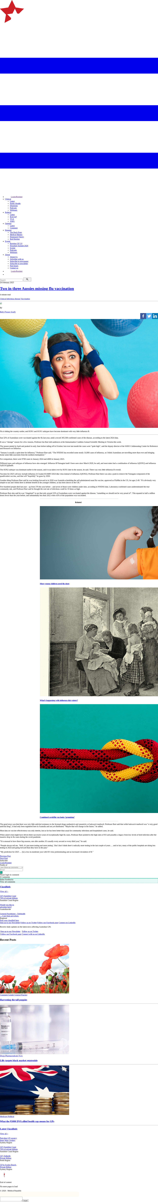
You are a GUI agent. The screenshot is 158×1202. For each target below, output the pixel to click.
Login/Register (16, 197)
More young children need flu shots (54, 584)
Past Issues (14, 266)
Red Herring (15, 239)
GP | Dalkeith (5, 1156)
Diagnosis (14, 206)
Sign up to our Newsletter (10, 923)
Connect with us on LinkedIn (33, 934)
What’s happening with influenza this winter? (59, 700)
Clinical (8, 199)
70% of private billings (9, 898)
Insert (25, 1201)
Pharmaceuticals (11, 1056)
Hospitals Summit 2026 (19, 246)
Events (7, 241)
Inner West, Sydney (7, 1140)
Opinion (8, 223)
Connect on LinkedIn (67, 923)
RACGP (13, 217)
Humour (8, 230)
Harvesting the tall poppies (13, 999)
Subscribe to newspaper (19, 261)
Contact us (14, 268)
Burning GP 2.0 (16, 243)
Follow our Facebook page (47, 923)
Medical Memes (16, 235)
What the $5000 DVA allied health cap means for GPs (27, 1121)
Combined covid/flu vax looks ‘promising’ (57, 817)
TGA (12, 219)
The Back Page (16, 232)
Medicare (4, 1116)
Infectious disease (14, 299)
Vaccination (25, 299)
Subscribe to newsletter (19, 264)
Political (8, 212)
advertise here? (6, 907)
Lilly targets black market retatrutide (19, 1060)
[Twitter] (149, 316)
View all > (4, 891)
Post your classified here (9, 920)
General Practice (20, 995)
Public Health (15, 203)
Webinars (13, 210)
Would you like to (7, 905)
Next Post (4, 858)
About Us (14, 257)
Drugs (2, 1056)
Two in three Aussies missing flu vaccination (37, 288)
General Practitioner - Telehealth (12, 914)
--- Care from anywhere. (9, 916)
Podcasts (13, 208)
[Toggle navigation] (3, 33)
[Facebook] (143, 316)
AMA (12, 221)
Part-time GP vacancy (8, 1138)
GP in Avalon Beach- (8, 1165)
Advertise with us (17, 259)
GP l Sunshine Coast (8, 896)
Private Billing (5, 1158)
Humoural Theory (17, 237)
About (7, 255)
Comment (14, 228)
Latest (12, 201)
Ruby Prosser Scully (8, 312)
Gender (11, 995)
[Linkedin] (155, 316)
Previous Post (5, 856)
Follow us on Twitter (28, 923)
